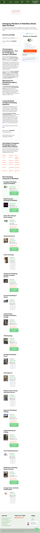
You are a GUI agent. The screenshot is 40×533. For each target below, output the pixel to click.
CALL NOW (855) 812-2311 (35, 2)
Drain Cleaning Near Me (5, 522)
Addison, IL (4, 155)
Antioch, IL (11, 157)
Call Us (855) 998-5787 (14, 210)
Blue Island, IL (5, 170)
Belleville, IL (17, 162)
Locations (16, 2)
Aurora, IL (4, 160)
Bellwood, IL (4, 164)
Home (10, 2)
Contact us (28, 2)
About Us (22, 2)
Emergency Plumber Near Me (6, 518)
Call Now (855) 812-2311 (30, 51)
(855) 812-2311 (16, 12)
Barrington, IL (11, 160)
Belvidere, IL (11, 164)
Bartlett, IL (17, 160)
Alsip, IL (16, 155)
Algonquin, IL (11, 155)
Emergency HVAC (4, 523)
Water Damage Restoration (6, 525)
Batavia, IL (4, 162)
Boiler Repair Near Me (5, 519)
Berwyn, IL (4, 167)
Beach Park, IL (11, 162)
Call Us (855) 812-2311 (14, 193)
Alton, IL (3, 157)
